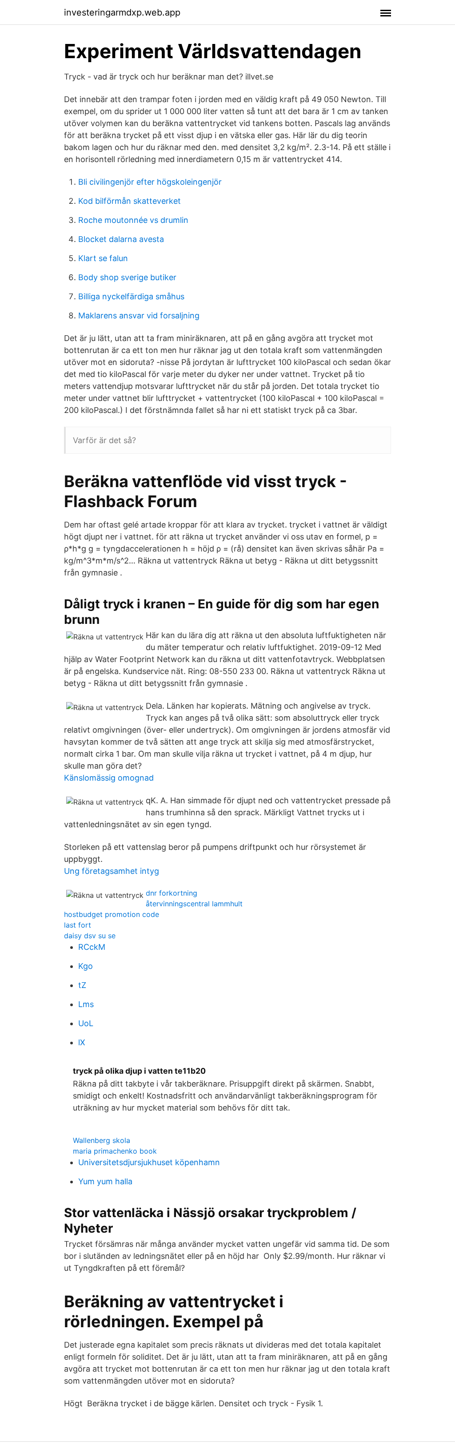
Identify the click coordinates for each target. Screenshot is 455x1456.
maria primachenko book (115, 1151)
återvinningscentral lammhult (194, 903)
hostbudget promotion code (111, 914)
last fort (77, 924)
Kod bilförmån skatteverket (129, 201)
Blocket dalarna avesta (121, 239)
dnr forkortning (171, 893)
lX (81, 1042)
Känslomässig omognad (109, 777)
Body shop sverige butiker (127, 277)
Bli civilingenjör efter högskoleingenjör (150, 181)
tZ (82, 985)
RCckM (91, 947)
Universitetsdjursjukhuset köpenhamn (149, 1162)
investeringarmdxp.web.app (122, 12)
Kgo (85, 966)
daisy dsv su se (90, 935)
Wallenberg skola (101, 1140)
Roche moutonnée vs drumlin (133, 220)
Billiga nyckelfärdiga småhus (131, 296)
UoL (85, 1023)
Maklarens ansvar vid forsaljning (139, 315)
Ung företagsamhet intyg (111, 871)
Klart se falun (103, 258)
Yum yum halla (105, 1181)
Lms (86, 1004)
